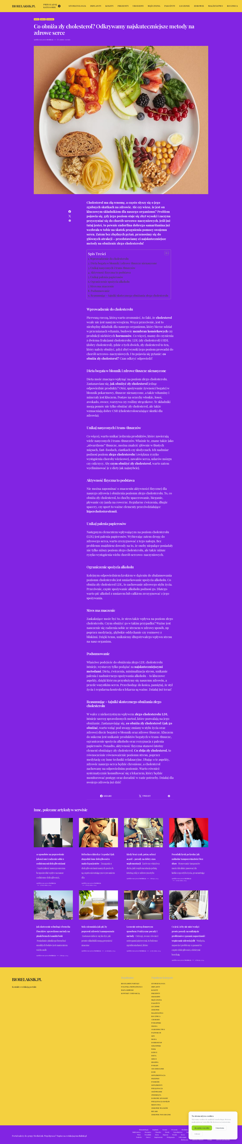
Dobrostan (156, 1043)
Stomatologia (158, 984)
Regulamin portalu (130, 984)
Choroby (155, 1020)
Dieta (37, 19)
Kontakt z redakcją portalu (24, 987)
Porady (154, 1065)
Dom (153, 1072)
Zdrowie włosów (159, 1108)
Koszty (154, 990)
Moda (154, 1039)
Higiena (154, 1062)
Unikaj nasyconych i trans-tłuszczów (112, 268)
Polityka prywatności (131, 987)
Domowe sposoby (159, 1098)
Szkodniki (156, 1046)
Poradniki (156, 1023)
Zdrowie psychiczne (161, 1115)
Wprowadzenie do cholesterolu (109, 258)
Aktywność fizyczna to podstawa (110, 272)
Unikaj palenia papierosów (106, 277)
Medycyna (156, 1105)
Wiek (153, 1049)
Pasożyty (155, 1003)
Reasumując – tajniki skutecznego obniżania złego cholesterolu (129, 295)
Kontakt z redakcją (130, 993)
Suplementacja (158, 1075)
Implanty (155, 987)
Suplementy (156, 1085)
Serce (43, 19)
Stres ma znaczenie (102, 286)
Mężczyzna (156, 1000)
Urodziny (155, 997)
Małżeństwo (157, 1013)
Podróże (155, 1082)
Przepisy (155, 1079)
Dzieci (154, 1052)
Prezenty (155, 993)
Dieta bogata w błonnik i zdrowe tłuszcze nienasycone (123, 263)
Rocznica (155, 1016)
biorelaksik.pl (23, 6)
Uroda (154, 1026)
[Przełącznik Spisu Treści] (165, 253)
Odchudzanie (157, 1069)
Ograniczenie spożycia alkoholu (110, 281)
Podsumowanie (100, 291)
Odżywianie (156, 1092)
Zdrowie (50, 19)
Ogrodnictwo (158, 1029)
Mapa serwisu (127, 990)
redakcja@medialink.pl (76, 1136)
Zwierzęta (156, 1095)
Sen (153, 1036)
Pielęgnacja (157, 1088)
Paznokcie (156, 1033)
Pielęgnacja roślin (160, 1102)
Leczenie (155, 1006)
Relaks (154, 1111)
